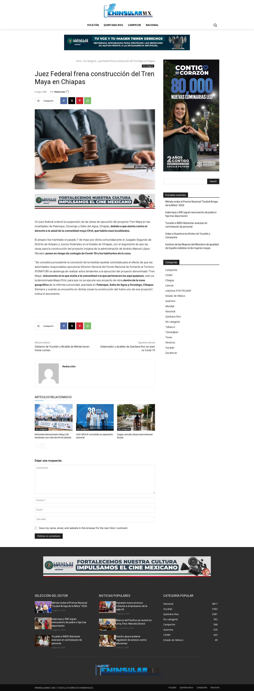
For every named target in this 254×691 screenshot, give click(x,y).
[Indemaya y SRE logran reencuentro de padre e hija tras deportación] (43, 623)
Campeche (171, 270)
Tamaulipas (171, 332)
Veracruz (170, 342)
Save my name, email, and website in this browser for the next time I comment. (83, 527)
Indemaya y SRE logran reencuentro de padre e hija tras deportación (191, 214)
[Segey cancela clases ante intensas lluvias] (136, 417)
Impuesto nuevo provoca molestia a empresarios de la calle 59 (131, 606)
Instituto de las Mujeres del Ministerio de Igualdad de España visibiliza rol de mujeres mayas (192, 246)
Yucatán (169, 347)
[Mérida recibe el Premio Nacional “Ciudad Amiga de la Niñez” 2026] (43, 607)
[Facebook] (63, 100)
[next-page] (42, 446)
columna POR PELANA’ (178, 290)
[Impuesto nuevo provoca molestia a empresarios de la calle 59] (107, 607)
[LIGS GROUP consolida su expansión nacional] (95, 417)
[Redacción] (68, 92)
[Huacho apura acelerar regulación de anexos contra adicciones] (107, 641)
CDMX (168, 275)
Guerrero (170, 301)
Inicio (78, 61)
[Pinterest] (79, 100)
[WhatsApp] (87, 100)
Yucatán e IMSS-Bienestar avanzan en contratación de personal (186, 225)
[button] (215, 25)
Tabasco (170, 326)
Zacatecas (171, 352)
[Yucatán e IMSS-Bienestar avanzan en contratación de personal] (43, 641)
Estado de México (175, 295)
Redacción (59, 91)
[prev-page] (37, 446)
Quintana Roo (173, 316)
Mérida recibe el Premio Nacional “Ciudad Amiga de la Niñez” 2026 (191, 203)
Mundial (169, 306)
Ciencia (169, 285)
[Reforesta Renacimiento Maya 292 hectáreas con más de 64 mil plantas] (54, 417)
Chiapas (169, 280)
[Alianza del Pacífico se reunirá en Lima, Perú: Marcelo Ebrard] (107, 624)
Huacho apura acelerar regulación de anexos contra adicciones (131, 640)
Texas (168, 337)
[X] (71, 100)
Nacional (170, 311)
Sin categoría (90, 61)
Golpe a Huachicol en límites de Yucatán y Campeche (187, 235)
